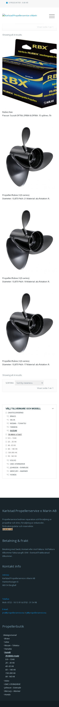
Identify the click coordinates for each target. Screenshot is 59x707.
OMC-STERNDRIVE (17, 464)
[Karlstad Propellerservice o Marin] (19, 13)
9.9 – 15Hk (12, 438)
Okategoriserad (15, 412)
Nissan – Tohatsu (18, 423)
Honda (13, 474)
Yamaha (13, 427)
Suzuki (13, 430)
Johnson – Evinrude (19, 467)
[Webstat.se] (7, 530)
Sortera (10, 383)
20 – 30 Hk (12, 441)
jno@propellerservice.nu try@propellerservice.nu (24, 612)
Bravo (13, 416)
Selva (12, 420)
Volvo (13, 460)
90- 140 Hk (12, 456)
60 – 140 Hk (12, 449)
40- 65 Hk (12, 445)
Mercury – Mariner (19, 471)
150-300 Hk (12, 452)
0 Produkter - (18, 2)
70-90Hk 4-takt (15, 434)
